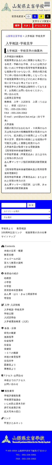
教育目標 (9, 255)
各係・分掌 (10, 328)
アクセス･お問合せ (13, 375)
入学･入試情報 (12, 305)
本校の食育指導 (12, 357)
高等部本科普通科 (13, 290)
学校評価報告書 (12, 395)
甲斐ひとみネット (13, 423)
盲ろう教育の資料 (13, 263)
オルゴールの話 (12, 259)
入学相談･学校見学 (14, 309)
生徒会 (7, 345)
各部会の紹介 (11, 273)
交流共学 (9, 361)
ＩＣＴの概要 (11, 353)
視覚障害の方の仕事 (36, 232)
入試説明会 (10, 317)
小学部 (7, 282)
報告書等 (9, 391)
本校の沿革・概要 (13, 251)
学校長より (7, 228)
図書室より (10, 365)
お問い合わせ (11, 384)
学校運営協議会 (12, 399)
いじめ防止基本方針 (14, 403)
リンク (7, 418)
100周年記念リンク (11, 232)
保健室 (7, 349)
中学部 (7, 286)
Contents (9, 246)
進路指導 (9, 337)
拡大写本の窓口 (12, 411)
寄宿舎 (7, 298)
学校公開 (9, 313)
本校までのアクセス (14, 380)
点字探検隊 (10, 267)
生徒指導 (9, 341)
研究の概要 (10, 333)
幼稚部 (7, 278)
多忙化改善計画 (12, 407)
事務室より (10, 369)
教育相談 (21, 228)
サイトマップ (8, 236)
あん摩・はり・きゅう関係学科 (20, 294)
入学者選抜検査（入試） (17, 321)
